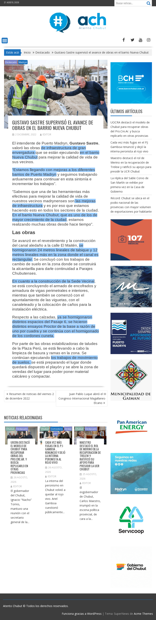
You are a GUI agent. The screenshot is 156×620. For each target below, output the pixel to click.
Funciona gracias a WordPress (82, 614)
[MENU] (5, 40)
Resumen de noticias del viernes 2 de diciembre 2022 (29, 396)
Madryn (23, 62)
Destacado (11, 62)
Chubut (10, 428)
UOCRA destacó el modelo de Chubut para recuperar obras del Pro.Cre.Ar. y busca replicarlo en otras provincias (20, 457)
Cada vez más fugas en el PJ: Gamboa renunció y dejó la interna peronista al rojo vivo (55, 452)
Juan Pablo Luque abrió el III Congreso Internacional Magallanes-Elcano (82, 398)
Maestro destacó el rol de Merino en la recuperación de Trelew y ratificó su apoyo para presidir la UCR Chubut (90, 455)
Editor (47, 134)
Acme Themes (143, 614)
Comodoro (57, 428)
